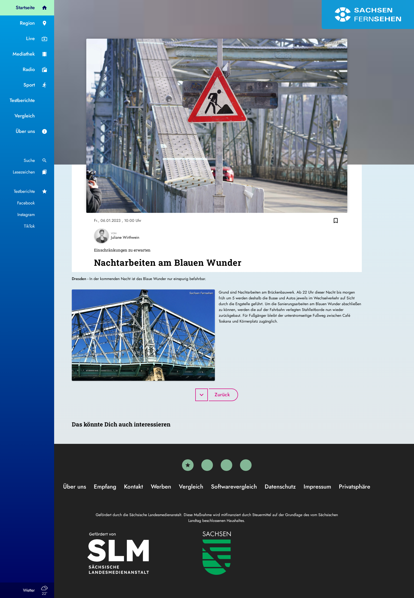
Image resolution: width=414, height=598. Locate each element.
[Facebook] (207, 465)
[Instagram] (226, 465)
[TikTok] (246, 465)
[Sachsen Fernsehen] (368, 14)
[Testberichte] (188, 465)
